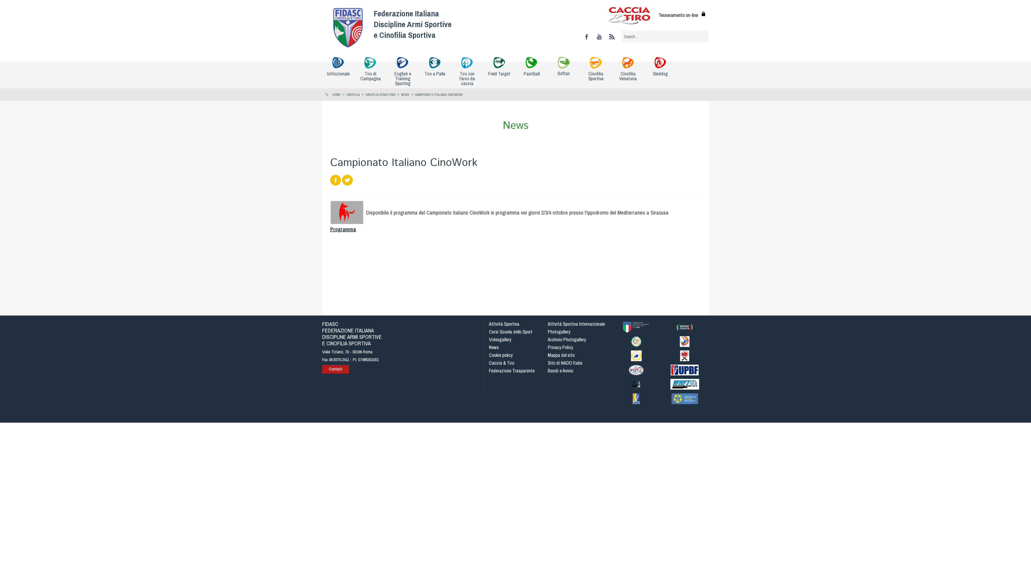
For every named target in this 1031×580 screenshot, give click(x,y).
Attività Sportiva (504, 324)
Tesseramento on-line (678, 15)
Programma (343, 229)
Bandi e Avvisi (560, 370)
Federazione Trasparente (512, 370)
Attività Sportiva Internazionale (576, 324)
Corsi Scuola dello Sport (510, 331)
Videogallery (500, 339)
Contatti (335, 369)
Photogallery (559, 331)
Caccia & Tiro (501, 363)
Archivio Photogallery (567, 339)
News (494, 347)
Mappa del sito (561, 355)
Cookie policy (501, 355)
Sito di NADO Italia (565, 363)
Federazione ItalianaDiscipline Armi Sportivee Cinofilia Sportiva (413, 24)
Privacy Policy (560, 347)
